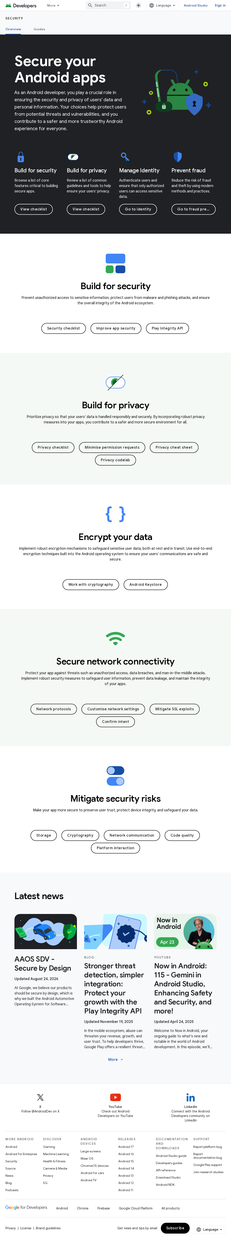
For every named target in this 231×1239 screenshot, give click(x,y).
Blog (8, 1183)
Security (14, 18)
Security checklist (63, 328)
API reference (166, 1170)
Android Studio (196, 5)
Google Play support (207, 1165)
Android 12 (126, 1183)
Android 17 (126, 1147)
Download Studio (168, 1177)
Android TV (89, 1180)
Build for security (35, 170)
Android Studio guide (171, 1156)
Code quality (182, 835)
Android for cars (92, 1173)
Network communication (132, 835)
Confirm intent (115, 722)
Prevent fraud (188, 170)
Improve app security (116, 328)
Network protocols (53, 709)
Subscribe (175, 1228)
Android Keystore (145, 584)
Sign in (220, 5)
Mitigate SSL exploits (174, 709)
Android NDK (165, 1185)
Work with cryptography (90, 584)
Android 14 (126, 1168)
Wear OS (87, 1158)
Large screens (91, 1151)
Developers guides (169, 1163)
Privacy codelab (115, 460)
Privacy (48, 1176)
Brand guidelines (48, 1228)
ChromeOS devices (95, 1166)
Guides (39, 29)
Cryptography (80, 835)
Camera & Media (55, 1168)
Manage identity (139, 170)
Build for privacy (87, 170)
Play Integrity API (167, 328)
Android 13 (126, 1176)
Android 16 (126, 1154)
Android (11, 1147)
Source (10, 1168)
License (25, 1228)
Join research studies (208, 1172)
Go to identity (138, 209)
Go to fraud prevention (196, 209)
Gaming (49, 1147)
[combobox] (108, 5)
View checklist (33, 209)
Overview (13, 29)
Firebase (103, 1208)
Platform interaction (115, 848)
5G (45, 1183)
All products (171, 1208)
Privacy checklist (53, 447)
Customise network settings (113, 709)
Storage (43, 835)
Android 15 (126, 1161)
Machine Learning (56, 1154)
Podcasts (11, 1190)
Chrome (82, 1208)
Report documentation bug (207, 1156)
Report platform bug (207, 1147)
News (9, 1176)
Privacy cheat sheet (174, 447)
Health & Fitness (54, 1161)
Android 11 (125, 1190)
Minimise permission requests (112, 447)
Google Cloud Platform (135, 1208)
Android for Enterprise (21, 1154)
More (51, 5)
